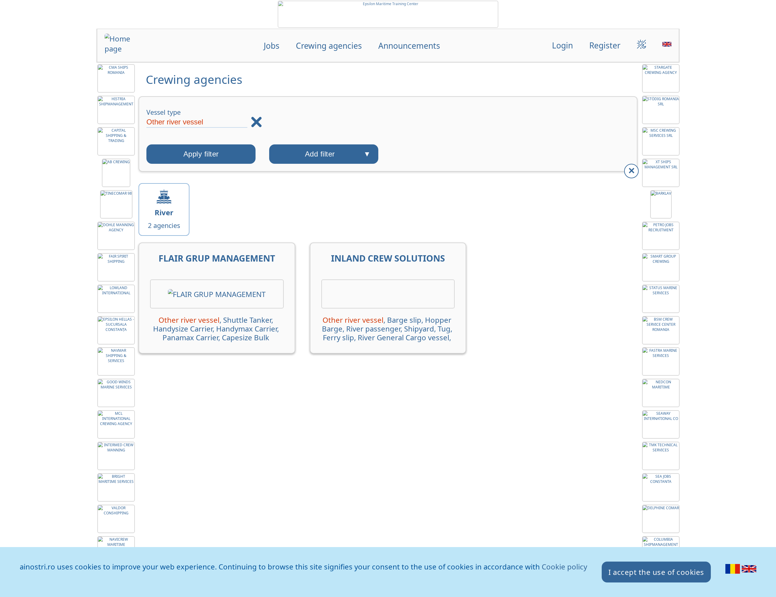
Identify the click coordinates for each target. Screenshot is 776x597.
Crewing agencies (329, 45)
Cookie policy (564, 567)
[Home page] (128, 46)
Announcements (409, 45)
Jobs (271, 45)
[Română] (733, 573)
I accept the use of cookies (656, 572)
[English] (749, 573)
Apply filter (201, 154)
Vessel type (163, 112)
